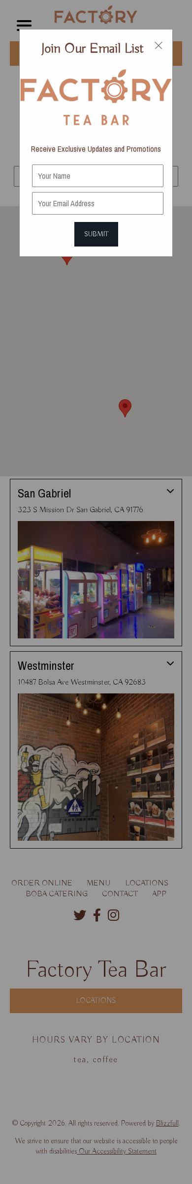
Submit (96, 234)
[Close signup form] (158, 44)
